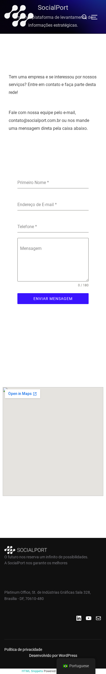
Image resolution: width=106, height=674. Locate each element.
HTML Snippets (32, 671)
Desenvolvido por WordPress (53, 655)
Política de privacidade (23, 649)
